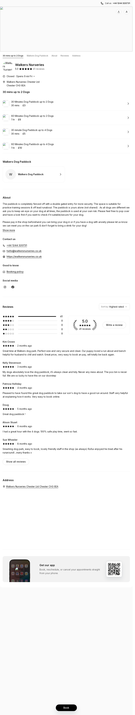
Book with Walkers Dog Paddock (34, 174)
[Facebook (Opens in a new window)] (13, 287)
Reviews (65, 55)
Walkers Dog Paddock (37, 55)
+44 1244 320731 (121, 3)
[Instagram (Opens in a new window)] (5, 287)
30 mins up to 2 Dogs (13, 55)
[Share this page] (118, 11)
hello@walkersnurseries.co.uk (24, 251)
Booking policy (15, 271)
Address (76, 55)
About (54, 55)
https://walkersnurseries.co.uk (24, 256)
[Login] (126, 11)
